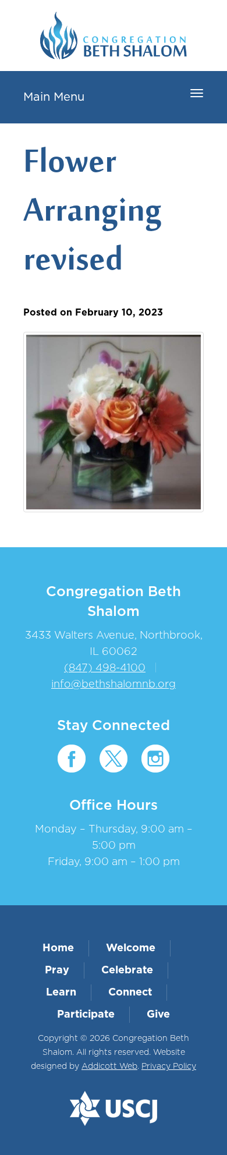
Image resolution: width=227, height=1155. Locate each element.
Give (158, 1014)
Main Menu (53, 97)
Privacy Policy (168, 1066)
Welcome (130, 948)
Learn (61, 992)
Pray (57, 970)
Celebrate (127, 970)
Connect (130, 992)
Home (58, 948)
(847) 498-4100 (105, 668)
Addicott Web (109, 1066)
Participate (86, 1014)
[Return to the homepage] (113, 35)
